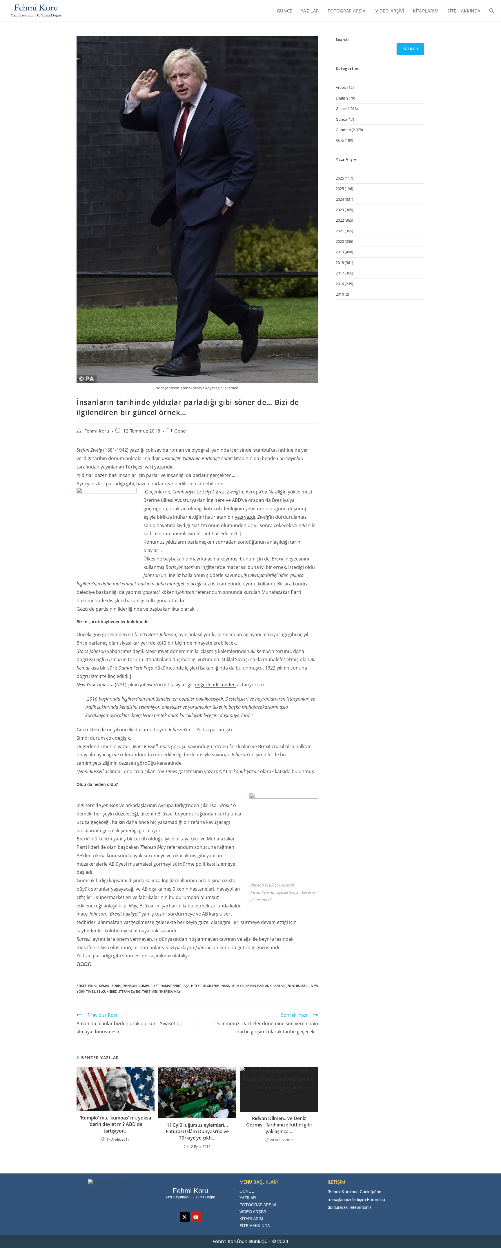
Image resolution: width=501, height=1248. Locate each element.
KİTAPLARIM (251, 1218)
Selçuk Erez (107, 991)
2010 (340, 294)
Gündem (343, 129)
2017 (340, 273)
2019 (340, 251)
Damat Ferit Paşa (175, 985)
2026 (340, 178)
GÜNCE (246, 1191)
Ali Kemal (102, 985)
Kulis (340, 140)
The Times (150, 991)
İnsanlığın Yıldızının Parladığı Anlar (253, 985)
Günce (341, 119)
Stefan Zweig (129, 991)
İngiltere (211, 985)
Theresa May (170, 991)
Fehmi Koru (96, 431)
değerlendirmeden (215, 684)
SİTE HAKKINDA (254, 1225)
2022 (340, 220)
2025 (340, 188)
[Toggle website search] (491, 10)
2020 (340, 241)
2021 (340, 231)
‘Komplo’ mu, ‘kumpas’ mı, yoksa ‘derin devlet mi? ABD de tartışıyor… (115, 1124)
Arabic (341, 87)
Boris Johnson (124, 985)
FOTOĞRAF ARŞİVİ (257, 1204)
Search (342, 39)
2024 (340, 199)
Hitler (196, 985)
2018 (340, 262)
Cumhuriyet (149, 985)
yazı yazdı (245, 517)
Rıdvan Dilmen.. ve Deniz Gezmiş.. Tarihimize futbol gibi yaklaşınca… (279, 1125)
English (342, 98)
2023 (340, 209)
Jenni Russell (297, 985)
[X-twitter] (185, 1217)
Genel (180, 431)
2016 (340, 283)
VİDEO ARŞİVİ (252, 1211)
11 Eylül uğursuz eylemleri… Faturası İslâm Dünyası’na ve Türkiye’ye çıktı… (197, 1131)
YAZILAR (247, 1197)
